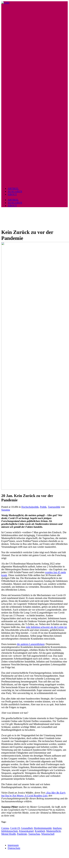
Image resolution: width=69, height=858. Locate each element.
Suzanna (5, 509)
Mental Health (8, 834)
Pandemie (22, 834)
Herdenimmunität (43, 828)
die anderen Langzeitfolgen (30, 644)
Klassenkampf (26, 831)
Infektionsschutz (9, 831)
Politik (43, 507)
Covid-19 (15, 828)
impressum (13, 845)
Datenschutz (14, 848)
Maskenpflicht (53, 831)
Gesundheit (27, 828)
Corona (5, 828)
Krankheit (40, 831)
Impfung (57, 828)
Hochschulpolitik (30, 507)
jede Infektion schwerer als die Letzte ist (46, 627)
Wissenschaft (47, 834)
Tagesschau (34, 834)
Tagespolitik (54, 507)
